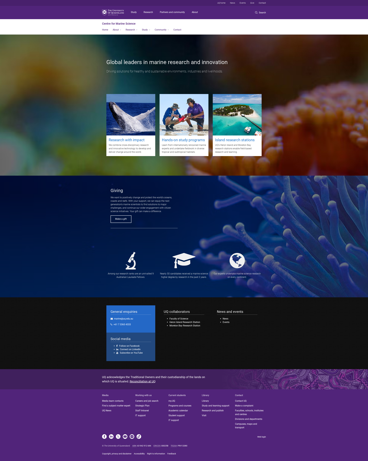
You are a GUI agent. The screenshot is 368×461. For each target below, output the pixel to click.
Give (252, 3)
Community (160, 29)
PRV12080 (182, 446)
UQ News (106, 410)
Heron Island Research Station (184, 322)
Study (134, 12)
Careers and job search (146, 401)
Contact (262, 3)
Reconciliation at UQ (143, 381)
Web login (261, 437)
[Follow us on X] (118, 437)
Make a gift (121, 219)
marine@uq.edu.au (123, 318)
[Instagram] (132, 437)
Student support (176, 415)
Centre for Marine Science (119, 23)
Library (205, 401)
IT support (140, 415)
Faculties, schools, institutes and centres (249, 412)
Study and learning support (215, 405)
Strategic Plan (142, 405)
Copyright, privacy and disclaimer (117, 454)
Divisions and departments (248, 419)
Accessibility (139, 454)
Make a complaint (244, 405)
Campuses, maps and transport (246, 426)
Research (148, 12)
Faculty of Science (178, 318)
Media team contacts (112, 401)
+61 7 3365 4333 (122, 324)
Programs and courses (179, 405)
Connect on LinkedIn (130, 349)
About (195, 12)
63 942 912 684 (144, 446)
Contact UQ (241, 401)
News (232, 3)
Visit (204, 415)
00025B (164, 446)
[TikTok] (139, 437)
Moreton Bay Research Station (184, 325)
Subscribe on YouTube (131, 353)
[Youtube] (125, 437)
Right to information (156, 454)
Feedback (171, 454)
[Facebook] (104, 437)
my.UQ (171, 401)
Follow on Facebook (129, 346)
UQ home (221, 3)
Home (105, 29)
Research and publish (213, 410)
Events (243, 3)
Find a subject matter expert (116, 405)
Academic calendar (178, 410)
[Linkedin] (111, 437)
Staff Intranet (142, 410)
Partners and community (172, 12)
